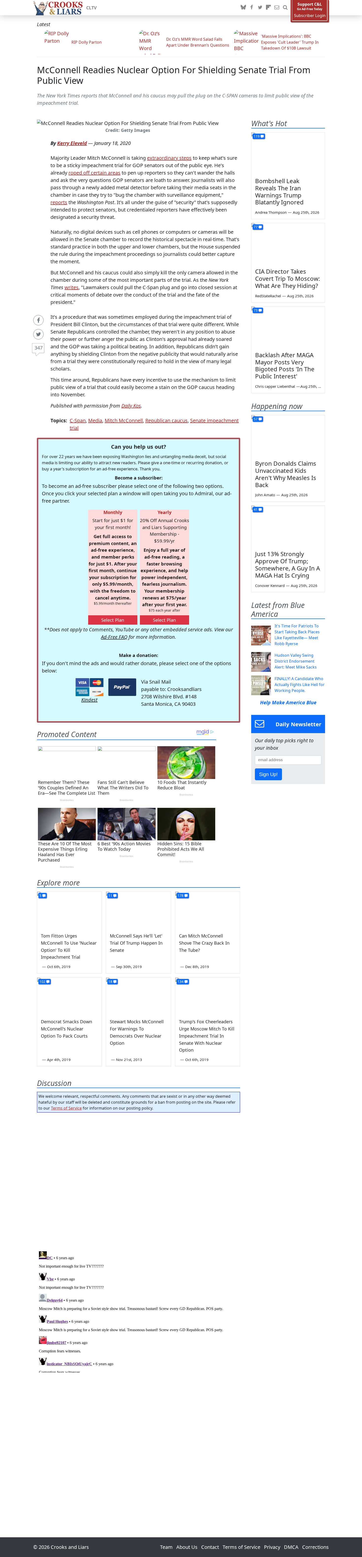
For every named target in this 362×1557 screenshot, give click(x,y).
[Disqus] (138, 1311)
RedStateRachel (268, 295)
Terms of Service (66, 1108)
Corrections (315, 1547)
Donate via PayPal (122, 687)
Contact (210, 1547)
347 (38, 347)
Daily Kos (131, 405)
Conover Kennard (270, 585)
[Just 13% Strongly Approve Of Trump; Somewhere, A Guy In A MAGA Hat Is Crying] (288, 526)
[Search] (285, 7)
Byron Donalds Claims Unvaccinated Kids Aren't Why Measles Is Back (285, 474)
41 (256, 509)
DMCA (291, 1547)
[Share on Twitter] (38, 334)
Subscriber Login (310, 15)
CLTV (91, 8)
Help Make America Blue (288, 702)
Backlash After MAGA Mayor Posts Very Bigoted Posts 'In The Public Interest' (284, 365)
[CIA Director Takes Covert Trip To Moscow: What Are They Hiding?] (288, 244)
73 (256, 310)
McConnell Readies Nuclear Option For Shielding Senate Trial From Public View (174, 75)
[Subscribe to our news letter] (277, 7)
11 (110, 895)
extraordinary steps (169, 158)
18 (110, 981)
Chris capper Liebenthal (275, 386)
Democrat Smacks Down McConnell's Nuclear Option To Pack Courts (66, 1029)
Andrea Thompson (271, 212)
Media (95, 420)
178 (180, 895)
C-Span (78, 420)
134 (180, 981)
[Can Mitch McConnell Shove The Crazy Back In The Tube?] (207, 910)
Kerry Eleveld (72, 143)
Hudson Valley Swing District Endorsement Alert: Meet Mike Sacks (296, 661)
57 (256, 419)
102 (42, 981)
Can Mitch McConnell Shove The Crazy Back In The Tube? (204, 943)
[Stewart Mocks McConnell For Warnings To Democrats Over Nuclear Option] (138, 996)
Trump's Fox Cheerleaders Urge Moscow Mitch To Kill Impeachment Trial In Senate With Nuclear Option (206, 1036)
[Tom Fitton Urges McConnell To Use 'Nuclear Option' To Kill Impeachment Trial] (69, 910)
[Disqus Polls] (138, 1180)
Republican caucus (166, 420)
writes (72, 287)
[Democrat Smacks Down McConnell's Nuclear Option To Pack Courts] (69, 996)
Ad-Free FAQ (114, 637)
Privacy (272, 1547)
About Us (186, 1547)
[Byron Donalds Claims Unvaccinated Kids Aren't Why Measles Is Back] (288, 436)
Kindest (89, 699)
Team (166, 1547)
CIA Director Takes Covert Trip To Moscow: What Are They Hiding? (287, 278)
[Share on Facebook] (38, 320)
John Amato (265, 494)
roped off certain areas (94, 172)
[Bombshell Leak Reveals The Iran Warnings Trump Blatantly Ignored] (288, 153)
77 (256, 227)
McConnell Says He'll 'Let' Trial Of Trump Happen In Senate (136, 943)
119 (257, 136)
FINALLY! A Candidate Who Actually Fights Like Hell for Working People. (300, 684)
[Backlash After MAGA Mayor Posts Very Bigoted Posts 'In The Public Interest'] (288, 327)
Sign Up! (268, 774)
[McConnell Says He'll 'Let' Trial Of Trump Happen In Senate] (138, 910)
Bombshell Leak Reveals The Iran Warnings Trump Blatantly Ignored (279, 191)
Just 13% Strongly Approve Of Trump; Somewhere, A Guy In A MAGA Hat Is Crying (287, 564)
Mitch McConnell (124, 420)
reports (58, 202)
